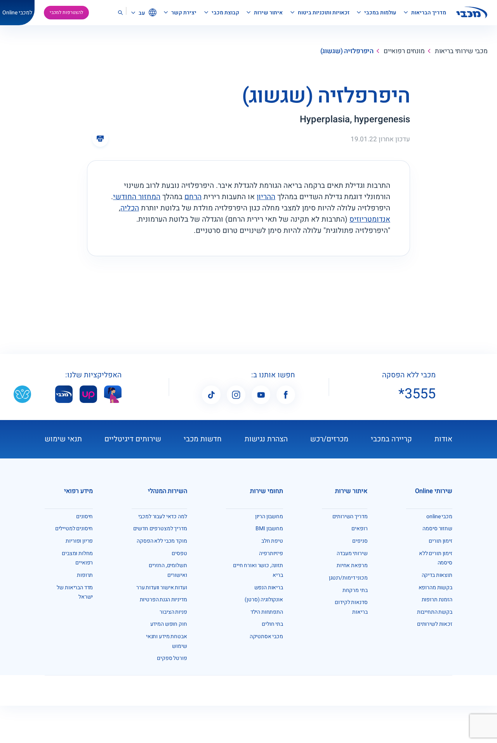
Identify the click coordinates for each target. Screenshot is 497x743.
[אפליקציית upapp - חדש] (88, 394)
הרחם (193, 196)
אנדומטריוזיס (369, 219)
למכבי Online (17, 13)
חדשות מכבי (203, 439)
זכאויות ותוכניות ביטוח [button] (323, 13)
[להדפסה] (100, 138)
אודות (443, 439)
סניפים (359, 541)
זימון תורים (440, 541)
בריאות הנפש (268, 587)
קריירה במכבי (391, 439)
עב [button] (141, 13)
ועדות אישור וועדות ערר (161, 587)
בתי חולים (272, 624)
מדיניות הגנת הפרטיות (163, 599)
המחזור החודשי (136, 196)
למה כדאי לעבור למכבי (162, 516)
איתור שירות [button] (268, 13)
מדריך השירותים (350, 516)
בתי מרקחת (355, 590)
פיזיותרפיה (271, 553)
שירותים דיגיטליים (132, 439)
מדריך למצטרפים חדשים (160, 528)
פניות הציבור (173, 612)
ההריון (266, 196)
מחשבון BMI (269, 528)
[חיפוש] (120, 12)
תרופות (85, 575)
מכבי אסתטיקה (266, 636)
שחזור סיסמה (437, 528)
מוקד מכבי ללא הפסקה (162, 541)
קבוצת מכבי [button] (224, 13)
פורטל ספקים (172, 658)
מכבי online (439, 516)
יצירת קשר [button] (183, 13)
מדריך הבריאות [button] (428, 13)
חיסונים (84, 516)
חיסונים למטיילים (74, 528)
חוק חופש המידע (168, 624)
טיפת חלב (272, 541)
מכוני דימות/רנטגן (348, 578)
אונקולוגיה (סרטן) (264, 599)
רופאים (359, 528)
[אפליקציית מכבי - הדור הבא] (64, 394)
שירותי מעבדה (352, 553)
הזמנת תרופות (437, 599)
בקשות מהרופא (435, 587)
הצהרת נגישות (266, 439)
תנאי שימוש (63, 439)
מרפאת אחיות (352, 565)
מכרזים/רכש (329, 439)
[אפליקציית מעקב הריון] (113, 394)
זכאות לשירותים (434, 624)
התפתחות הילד (266, 612)
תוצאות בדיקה (437, 575)
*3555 (417, 394)
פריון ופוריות (79, 541)
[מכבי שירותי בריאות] (471, 13)
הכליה (129, 208)
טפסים (179, 553)
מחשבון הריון (269, 516)
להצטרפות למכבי (66, 12)
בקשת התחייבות (434, 612)
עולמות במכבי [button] (379, 13)
